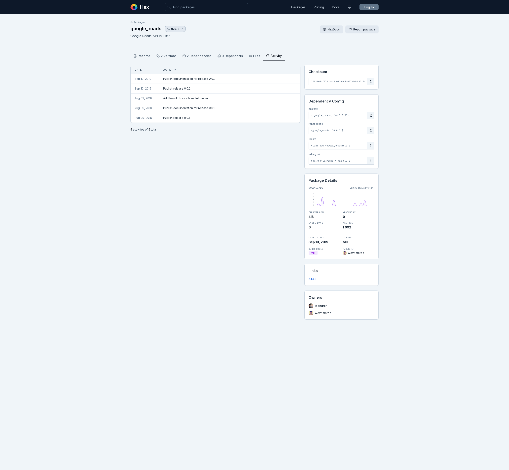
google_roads (145, 28)
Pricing (319, 7)
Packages (298, 7)
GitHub (313, 279)
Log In (369, 7)
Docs (336, 7)
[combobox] (206, 7)
